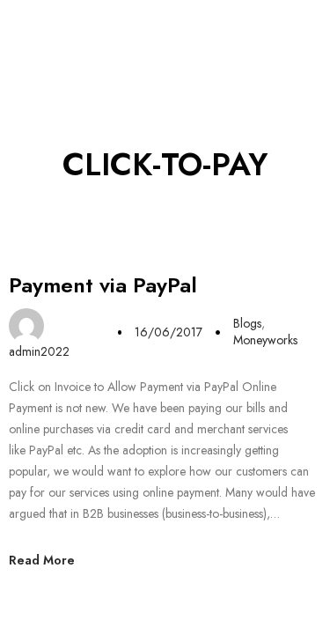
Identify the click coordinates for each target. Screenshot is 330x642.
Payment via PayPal (103, 284)
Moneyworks (265, 340)
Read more (42, 560)
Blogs (247, 323)
